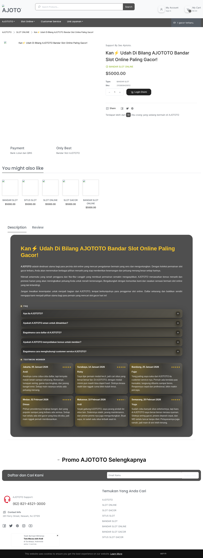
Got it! (163, 554)
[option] (10, 196)
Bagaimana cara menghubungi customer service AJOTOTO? (54, 351)
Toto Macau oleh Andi (33, 539)
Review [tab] (38, 227)
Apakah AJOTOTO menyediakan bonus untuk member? (52, 342)
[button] (166, 92)
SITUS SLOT (30, 200)
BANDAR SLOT (10, 200)
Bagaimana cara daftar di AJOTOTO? (42, 332)
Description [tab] (17, 227)
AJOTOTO (7, 32)
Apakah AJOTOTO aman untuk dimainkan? (45, 323)
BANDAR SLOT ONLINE (114, 526)
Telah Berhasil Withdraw (34, 536)
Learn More (116, 553)
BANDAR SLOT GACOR (114, 531)
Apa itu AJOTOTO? (33, 313)
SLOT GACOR (71, 200)
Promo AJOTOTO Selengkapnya (103, 459)
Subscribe (190, 475)
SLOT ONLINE (22, 32)
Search (128, 6)
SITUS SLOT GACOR (112, 537)
